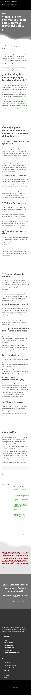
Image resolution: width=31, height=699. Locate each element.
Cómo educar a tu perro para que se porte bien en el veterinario (21, 514)
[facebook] (13, 692)
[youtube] (15, 692)
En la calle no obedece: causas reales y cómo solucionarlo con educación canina (21, 497)
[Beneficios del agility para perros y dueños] (7, 489)
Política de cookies (22, 685)
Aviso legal (6, 685)
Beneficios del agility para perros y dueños (20, 487)
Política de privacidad (14, 685)
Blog (26, 489)
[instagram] (17, 692)
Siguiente (25, 534)
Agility (23, 489)
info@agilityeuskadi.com (13, 1)
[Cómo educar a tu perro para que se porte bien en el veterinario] (7, 514)
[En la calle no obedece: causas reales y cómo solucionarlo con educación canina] (7, 497)
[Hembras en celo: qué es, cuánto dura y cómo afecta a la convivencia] (7, 506)
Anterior (5, 534)
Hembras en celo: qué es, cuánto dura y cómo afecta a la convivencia (21, 505)
